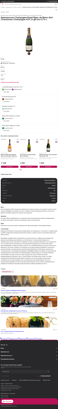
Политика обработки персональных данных (29, 380)
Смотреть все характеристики (10, 82)
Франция (3, 157)
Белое (3, 67)
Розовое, (3, 158)
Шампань (12, 63)
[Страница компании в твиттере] (8, 376)
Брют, (44, 158)
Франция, (6, 63)
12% (2, 75)
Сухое (3, 71)
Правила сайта (46, 380)
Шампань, (14, 157)
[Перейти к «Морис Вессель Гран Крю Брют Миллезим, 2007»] (48, 146)
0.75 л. (2, 79)
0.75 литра (52, 193)
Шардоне (52, 195)
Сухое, (6, 158)
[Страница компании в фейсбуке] (5, 376)
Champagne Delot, (29, 157)
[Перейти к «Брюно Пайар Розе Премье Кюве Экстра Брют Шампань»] (10, 146)
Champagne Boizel (50, 183)
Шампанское (51, 188)
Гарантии (14, 380)
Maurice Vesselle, (48, 157)
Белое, (26, 158)
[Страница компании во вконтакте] (2, 376)
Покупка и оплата (5, 380)
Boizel (2, 59)
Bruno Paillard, (8, 157)
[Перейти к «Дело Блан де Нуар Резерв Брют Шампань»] (29, 146)
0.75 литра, (11, 158)
